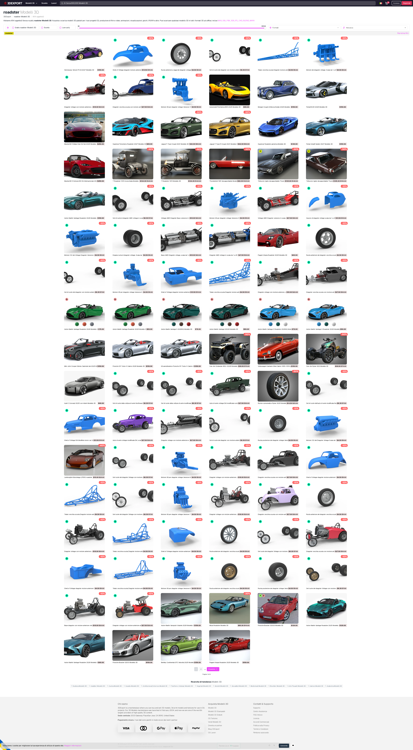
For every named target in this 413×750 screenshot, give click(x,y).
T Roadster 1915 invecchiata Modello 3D (127, 181)
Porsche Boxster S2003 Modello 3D (270, 625)
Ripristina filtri (403, 33)
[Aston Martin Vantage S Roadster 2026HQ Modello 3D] (278, 312)
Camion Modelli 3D (316, 686)
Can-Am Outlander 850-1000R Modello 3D (225, 366)
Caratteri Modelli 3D (97, 686)
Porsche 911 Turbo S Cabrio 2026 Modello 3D (129, 366)
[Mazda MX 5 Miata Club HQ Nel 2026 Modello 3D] (84, 127)
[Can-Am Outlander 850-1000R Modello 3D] (229, 349)
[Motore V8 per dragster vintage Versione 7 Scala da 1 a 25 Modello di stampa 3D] (181, 497)
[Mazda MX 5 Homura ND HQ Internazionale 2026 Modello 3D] (84, 164)
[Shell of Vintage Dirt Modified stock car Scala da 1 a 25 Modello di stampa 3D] (84, 423)
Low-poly (66, 28)
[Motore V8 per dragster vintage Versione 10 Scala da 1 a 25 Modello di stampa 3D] (229, 201)
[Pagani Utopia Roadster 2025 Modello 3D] (278, 238)
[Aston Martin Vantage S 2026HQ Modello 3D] (181, 312)
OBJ (224, 20)
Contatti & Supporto (263, 704)
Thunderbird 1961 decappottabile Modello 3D (225, 181)
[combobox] (305, 27)
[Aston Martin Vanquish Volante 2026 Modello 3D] (181, 608)
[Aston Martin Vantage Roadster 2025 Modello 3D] (326, 608)
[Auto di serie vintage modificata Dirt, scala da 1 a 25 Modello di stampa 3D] (132, 423)
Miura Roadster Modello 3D (219, 625)
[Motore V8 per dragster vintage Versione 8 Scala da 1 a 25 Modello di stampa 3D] (181, 460)
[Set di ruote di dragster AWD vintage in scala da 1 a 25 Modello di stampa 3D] (132, 201)
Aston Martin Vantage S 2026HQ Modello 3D (176, 329)
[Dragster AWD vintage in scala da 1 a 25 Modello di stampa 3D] (229, 238)
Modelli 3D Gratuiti (215, 715)
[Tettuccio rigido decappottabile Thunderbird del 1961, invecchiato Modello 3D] (278, 164)
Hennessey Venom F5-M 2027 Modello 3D (79, 70)
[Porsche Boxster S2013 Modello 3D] (132, 645)
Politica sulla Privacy (261, 725)
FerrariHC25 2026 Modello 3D (316, 107)
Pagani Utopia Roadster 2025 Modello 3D (272, 255)
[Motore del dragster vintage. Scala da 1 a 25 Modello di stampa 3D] (326, 53)
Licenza (256, 718)
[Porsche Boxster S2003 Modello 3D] (278, 608)
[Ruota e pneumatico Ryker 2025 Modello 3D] (278, 386)
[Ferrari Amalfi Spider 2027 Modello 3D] (326, 127)
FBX (228, 20)
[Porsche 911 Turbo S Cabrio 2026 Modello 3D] (132, 349)
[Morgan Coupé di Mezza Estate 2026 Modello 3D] (278, 90)
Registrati (406, 3)
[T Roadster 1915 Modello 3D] (181, 164)
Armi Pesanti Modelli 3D (297, 686)
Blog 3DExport (214, 729)
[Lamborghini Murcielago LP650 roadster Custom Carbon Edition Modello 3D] (84, 460)
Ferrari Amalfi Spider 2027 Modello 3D (319, 144)
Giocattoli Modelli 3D (239, 686)
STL (236, 20)
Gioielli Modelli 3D (221, 686)
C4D (240, 20)
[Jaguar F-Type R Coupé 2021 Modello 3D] (229, 127)
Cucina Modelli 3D (115, 686)
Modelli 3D (212, 708)
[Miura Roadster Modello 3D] (229, 608)
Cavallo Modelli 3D (132, 686)
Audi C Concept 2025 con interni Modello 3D (80, 403)
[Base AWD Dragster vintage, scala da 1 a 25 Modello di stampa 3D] (181, 238)
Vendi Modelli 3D (214, 722)
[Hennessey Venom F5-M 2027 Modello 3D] (84, 53)
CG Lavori (212, 732)
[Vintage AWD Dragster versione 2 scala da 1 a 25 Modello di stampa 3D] (278, 201)
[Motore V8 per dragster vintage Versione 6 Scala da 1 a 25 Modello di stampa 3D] (181, 571)
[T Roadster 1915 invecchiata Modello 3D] (132, 164)
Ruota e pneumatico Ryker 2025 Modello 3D (273, 403)
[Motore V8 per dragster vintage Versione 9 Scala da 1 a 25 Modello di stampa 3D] (132, 275)
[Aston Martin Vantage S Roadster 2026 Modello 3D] (326, 312)
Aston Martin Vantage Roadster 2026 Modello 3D (81, 218)
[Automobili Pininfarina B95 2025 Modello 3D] (229, 90)
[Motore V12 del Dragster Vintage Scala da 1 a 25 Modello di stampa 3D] (326, 423)
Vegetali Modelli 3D (203, 686)
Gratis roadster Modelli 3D (25, 28)
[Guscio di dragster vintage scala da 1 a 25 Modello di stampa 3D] (326, 201)
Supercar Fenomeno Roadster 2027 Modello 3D (129, 144)
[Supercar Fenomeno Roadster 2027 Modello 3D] (132, 127)
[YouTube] (293, 746)
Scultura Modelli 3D (79, 686)
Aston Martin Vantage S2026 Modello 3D (224, 329)
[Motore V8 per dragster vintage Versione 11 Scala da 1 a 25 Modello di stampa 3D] (181, 90)
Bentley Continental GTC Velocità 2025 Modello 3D (179, 662)
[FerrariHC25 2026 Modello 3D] (326, 90)
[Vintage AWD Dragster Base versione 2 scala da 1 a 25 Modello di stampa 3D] (181, 201)
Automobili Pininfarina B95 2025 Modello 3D (225, 107)
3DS (232, 20)
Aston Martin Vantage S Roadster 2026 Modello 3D (324, 329)
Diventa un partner (215, 725)
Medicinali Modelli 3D (258, 686)
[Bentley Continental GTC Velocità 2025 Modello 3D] (181, 645)
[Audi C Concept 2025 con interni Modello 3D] (84, 386)
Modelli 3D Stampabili (216, 711)
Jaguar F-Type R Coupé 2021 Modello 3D (224, 144)
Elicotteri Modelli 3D (277, 686)
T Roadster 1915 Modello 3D (171, 181)
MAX (220, 20)
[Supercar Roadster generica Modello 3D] (278, 127)
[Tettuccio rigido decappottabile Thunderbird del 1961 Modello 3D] (326, 164)
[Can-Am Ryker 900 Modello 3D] (326, 349)
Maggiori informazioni (72, 746)
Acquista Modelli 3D (218, 704)
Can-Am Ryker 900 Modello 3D (317, 366)
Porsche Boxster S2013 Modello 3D (125, 662)
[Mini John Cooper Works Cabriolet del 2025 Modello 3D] (84, 349)
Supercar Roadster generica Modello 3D (272, 144)
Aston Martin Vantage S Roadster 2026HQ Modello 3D (277, 329)
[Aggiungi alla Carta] (97, 65)
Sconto (46, 28)
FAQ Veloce (257, 715)
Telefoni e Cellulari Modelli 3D (182, 686)
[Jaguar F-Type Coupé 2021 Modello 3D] (181, 127)
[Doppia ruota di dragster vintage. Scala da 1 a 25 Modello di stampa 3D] (132, 238)
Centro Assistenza (260, 711)
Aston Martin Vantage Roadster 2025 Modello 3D (323, 625)
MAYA (252, 20)
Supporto (256, 708)
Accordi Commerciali (261, 722)
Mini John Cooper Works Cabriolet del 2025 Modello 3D (83, 366)
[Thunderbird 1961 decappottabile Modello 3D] (229, 164)
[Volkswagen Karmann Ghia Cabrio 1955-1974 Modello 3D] (278, 349)
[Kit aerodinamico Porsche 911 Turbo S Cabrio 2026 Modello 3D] (181, 349)
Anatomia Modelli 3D (334, 686)
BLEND (246, 20)
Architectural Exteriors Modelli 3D (154, 686)
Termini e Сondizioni (260, 729)
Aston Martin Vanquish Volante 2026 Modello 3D (178, 625)
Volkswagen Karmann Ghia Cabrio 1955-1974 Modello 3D (278, 366)
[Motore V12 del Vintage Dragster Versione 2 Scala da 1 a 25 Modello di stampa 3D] (84, 238)
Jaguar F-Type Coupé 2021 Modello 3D (175, 144)
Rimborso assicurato (261, 732)
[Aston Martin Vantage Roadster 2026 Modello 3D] (84, 201)
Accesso (396, 3)
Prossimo (212, 669)
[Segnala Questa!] (102, 65)
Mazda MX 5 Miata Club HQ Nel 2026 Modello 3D (81, 144)
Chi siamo (123, 704)
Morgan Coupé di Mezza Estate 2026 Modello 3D (275, 107)
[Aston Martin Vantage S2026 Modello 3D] (229, 312)
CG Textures (212, 718)
